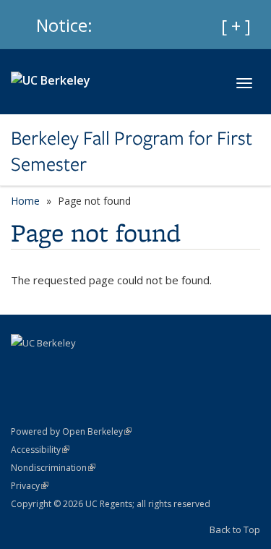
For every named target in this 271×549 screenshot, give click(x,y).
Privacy (29, 486)
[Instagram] (52, 367)
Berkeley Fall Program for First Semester (131, 151)
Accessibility (40, 449)
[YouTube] (24, 367)
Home (25, 201)
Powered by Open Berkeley (71, 431)
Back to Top (235, 529)
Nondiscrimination (53, 467)
